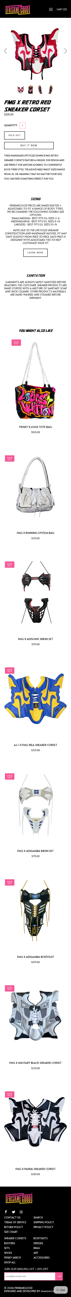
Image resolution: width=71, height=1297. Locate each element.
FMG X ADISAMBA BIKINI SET (35, 851)
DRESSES (38, 1243)
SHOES (8, 1252)
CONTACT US (12, 1217)
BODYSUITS (41, 1238)
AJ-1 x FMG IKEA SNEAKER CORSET (35, 745)
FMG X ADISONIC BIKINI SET (35, 639)
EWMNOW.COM (48, 1291)
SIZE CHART (11, 1231)
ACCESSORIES (42, 1257)
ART (36, 1252)
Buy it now (28, 145)
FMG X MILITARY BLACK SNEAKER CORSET (35, 1063)
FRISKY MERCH (12, 1257)
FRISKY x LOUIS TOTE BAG (35, 427)
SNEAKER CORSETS (15, 1238)
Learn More (35, 252)
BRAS (37, 1248)
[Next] (64, 50)
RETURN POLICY (13, 1227)
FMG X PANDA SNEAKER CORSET (36, 1169)
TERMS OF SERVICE (15, 1222)
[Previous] (6, 50)
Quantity (10, 125)
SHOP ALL (10, 1262)
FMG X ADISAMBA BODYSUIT (35, 957)
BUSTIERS (9, 1243)
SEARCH (38, 1217)
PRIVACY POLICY (43, 1227)
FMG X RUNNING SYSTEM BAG (35, 533)
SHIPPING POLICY (44, 1222)
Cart (62, 9)
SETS (7, 1248)
